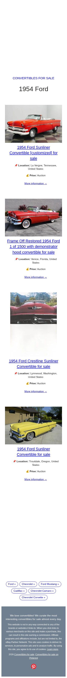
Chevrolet (27, 584)
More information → (35, 183)
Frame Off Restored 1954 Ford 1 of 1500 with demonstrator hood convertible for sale (33, 246)
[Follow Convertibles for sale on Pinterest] (33, 668)
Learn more (52, 649)
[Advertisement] (33, 34)
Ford (11, 584)
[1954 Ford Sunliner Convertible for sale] (33, 443)
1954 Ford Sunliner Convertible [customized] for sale (33, 153)
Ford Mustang (49, 584)
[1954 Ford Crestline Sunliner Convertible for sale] (33, 355)
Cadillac (18, 590)
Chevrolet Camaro (41, 590)
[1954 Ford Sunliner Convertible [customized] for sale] (33, 141)
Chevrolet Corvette (32, 597)
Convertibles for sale (33, 78)
